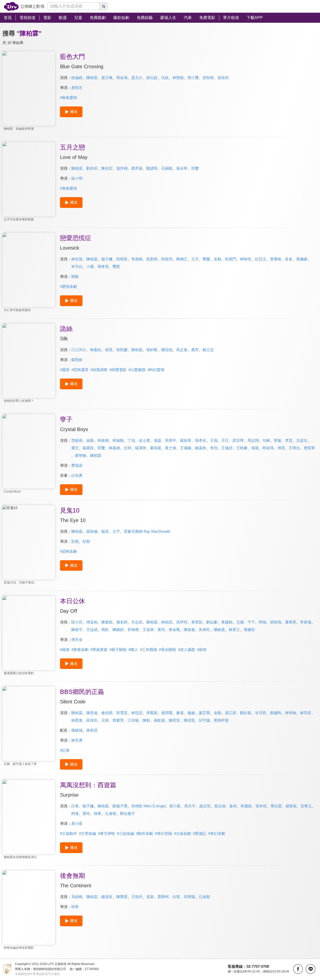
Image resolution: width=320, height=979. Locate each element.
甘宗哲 (260, 713)
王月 (195, 259)
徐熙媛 (122, 350)
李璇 (277, 440)
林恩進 (76, 720)
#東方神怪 (106, 833)
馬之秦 (182, 350)
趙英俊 (291, 806)
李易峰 (136, 259)
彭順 (86, 541)
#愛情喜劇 (68, 286)
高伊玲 (182, 622)
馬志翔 (253, 440)
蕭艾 (75, 448)
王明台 (294, 448)
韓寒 (97, 813)
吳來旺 (204, 629)
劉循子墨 (120, 806)
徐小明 (76, 178)
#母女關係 (167, 649)
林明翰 (290, 713)
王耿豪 (242, 448)
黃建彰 (249, 629)
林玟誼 (136, 713)
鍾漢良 (106, 897)
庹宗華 (238, 440)
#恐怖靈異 (80, 370)
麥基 (180, 713)
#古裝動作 (68, 833)
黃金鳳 (174, 629)
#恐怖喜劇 (68, 551)
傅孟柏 (92, 622)
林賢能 (178, 77)
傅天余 (76, 639)
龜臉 (191, 713)
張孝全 (200, 440)
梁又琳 (106, 77)
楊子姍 (106, 259)
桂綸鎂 (76, 77)
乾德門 (230, 259)
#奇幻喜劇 (216, 833)
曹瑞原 (76, 465)
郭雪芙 (122, 713)
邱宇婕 (204, 720)
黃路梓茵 (221, 720)
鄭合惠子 (127, 813)
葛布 (233, 806)
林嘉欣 (95, 350)
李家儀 (305, 622)
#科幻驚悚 (156, 370)
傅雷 (281, 448)
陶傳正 (182, 259)
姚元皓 (152, 77)
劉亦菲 (92, 168)
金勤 (217, 259)
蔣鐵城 (76, 730)
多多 (288, 259)
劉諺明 (152, 168)
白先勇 (76, 475)
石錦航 (166, 168)
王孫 (214, 440)
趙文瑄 (204, 806)
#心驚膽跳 (137, 370)
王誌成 (92, 629)
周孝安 (103, 266)
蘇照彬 (76, 360)
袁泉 (150, 897)
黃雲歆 (196, 622)
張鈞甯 (152, 350)
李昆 (288, 440)
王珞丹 (136, 897)
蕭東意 (290, 622)
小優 (90, 266)
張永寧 (182, 168)
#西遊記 (199, 833)
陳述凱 (189, 720)
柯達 (75, 813)
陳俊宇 (76, 629)
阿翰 (262, 622)
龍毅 (75, 276)
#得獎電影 (118, 370)
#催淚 (65, 649)
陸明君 (122, 259)
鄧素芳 (118, 720)
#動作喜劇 (144, 833)
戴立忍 (208, 350)
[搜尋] (104, 6)
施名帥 (122, 622)
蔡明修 (80, 455)
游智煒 (208, 77)
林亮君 (305, 713)
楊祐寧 (185, 440)
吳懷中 (170, 440)
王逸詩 (226, 448)
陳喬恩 (122, 897)
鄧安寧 (309, 448)
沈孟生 (302, 440)
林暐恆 (245, 259)
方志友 (136, 622)
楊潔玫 (140, 448)
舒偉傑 (133, 629)
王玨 (225, 440)
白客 (75, 806)
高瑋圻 (92, 720)
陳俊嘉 (189, 629)
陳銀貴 (219, 629)
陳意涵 (92, 713)
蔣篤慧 (92, 730)
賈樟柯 (163, 897)
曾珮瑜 (275, 259)
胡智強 (275, 622)
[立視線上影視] (24, 6)
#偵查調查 (99, 370)
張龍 (255, 448)
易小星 (174, 806)
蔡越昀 (275, 713)
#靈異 (65, 370)
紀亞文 (260, 259)
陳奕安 (174, 720)
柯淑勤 (118, 440)
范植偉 (76, 440)
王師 (105, 720)
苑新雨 (152, 259)
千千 (251, 622)
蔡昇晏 (136, 168)
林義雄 (114, 448)
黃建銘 (226, 622)
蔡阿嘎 (166, 713)
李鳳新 (152, 713)
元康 (240, 622)
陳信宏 (106, 168)
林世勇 (76, 740)
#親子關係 (118, 649)
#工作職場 (148, 649)
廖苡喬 (204, 713)
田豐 (195, 168)
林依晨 (76, 259)
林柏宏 (166, 622)
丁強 (131, 440)
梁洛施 (92, 531)
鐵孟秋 (200, 448)
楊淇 (105, 531)
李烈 (214, 448)
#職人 (133, 649)
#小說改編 (125, 833)
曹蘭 (206, 259)
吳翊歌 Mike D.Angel (148, 806)
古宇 (116, 531)
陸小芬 (76, 622)
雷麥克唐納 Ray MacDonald (147, 531)
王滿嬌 (185, 448)
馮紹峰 (76, 897)
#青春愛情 (68, 97)
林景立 (234, 629)
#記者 (65, 750)
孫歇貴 (159, 720)
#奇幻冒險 (163, 833)
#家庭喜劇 (80, 649)
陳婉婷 (118, 629)
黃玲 (161, 629)
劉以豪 (212, 622)
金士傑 (144, 440)
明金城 (122, 77)
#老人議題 (186, 649)
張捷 (157, 440)
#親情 (201, 649)
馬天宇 (190, 806)
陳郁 (146, 720)
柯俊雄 (103, 440)
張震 (108, 350)
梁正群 (230, 713)
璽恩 (116, 266)
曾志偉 (220, 806)
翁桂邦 (223, 77)
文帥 (127, 448)
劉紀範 (245, 713)
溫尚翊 (122, 168)
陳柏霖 (92, 77)
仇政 (165, 77)
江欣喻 (133, 720)
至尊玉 (306, 806)
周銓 (105, 629)
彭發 (75, 541)
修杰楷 (106, 713)
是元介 (136, 77)
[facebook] (298, 969)
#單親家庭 (99, 649)
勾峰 (266, 440)
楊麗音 (88, 448)
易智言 (76, 87)
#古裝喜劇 (182, 833)
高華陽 (189, 897)
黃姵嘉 (302, 259)
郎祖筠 (166, 259)
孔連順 (110, 813)
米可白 (76, 266)
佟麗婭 (246, 806)
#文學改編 (87, 833)
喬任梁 (276, 806)
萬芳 (195, 350)
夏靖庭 (155, 448)
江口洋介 (78, 350)
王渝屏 (148, 629)
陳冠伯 (166, 350)
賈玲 (86, 813)
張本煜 (261, 806)
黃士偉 (170, 448)
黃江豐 (193, 77)
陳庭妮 (106, 622)
